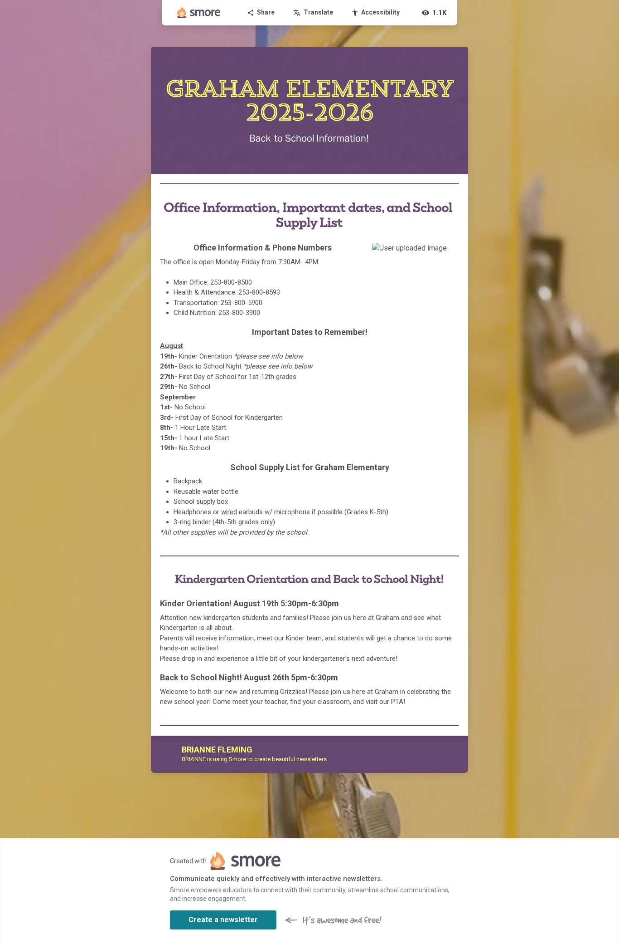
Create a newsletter (223, 919)
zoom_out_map (449, 252)
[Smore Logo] (199, 12)
